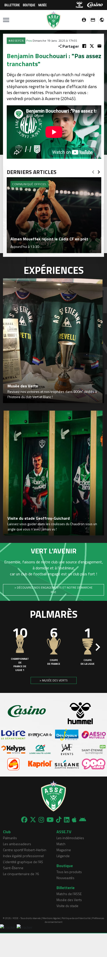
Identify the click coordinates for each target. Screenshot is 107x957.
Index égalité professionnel (23, 855)
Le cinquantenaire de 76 (21, 873)
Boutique (29, 4)
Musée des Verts (69, 899)
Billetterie (12, 4)
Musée (42, 4)
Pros (29, 40)
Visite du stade (67, 905)
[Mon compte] (82, 20)
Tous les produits (69, 871)
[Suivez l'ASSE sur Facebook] (24, 819)
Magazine (63, 849)
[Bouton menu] (6, 20)
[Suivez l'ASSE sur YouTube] (50, 819)
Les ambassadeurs (17, 843)
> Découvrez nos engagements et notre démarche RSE (53, 589)
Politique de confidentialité (76, 918)
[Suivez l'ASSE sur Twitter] (33, 819)
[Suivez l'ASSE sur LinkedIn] (66, 819)
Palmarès (10, 837)
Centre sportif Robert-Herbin (24, 849)
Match (60, 843)
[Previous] (93, 170)
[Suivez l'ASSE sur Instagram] (41, 819)
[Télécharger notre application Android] (82, 819)
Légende (63, 855)
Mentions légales (51, 918)
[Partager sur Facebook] (84, 46)
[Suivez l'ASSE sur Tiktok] (58, 819)
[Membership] (91, 20)
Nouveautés (65, 877)
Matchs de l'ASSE (69, 893)
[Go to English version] (100, 20)
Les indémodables (70, 837)
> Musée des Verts (54, 680)
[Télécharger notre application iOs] (74, 819)
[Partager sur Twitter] (92, 46)
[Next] (99, 170)
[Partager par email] (99, 46)
